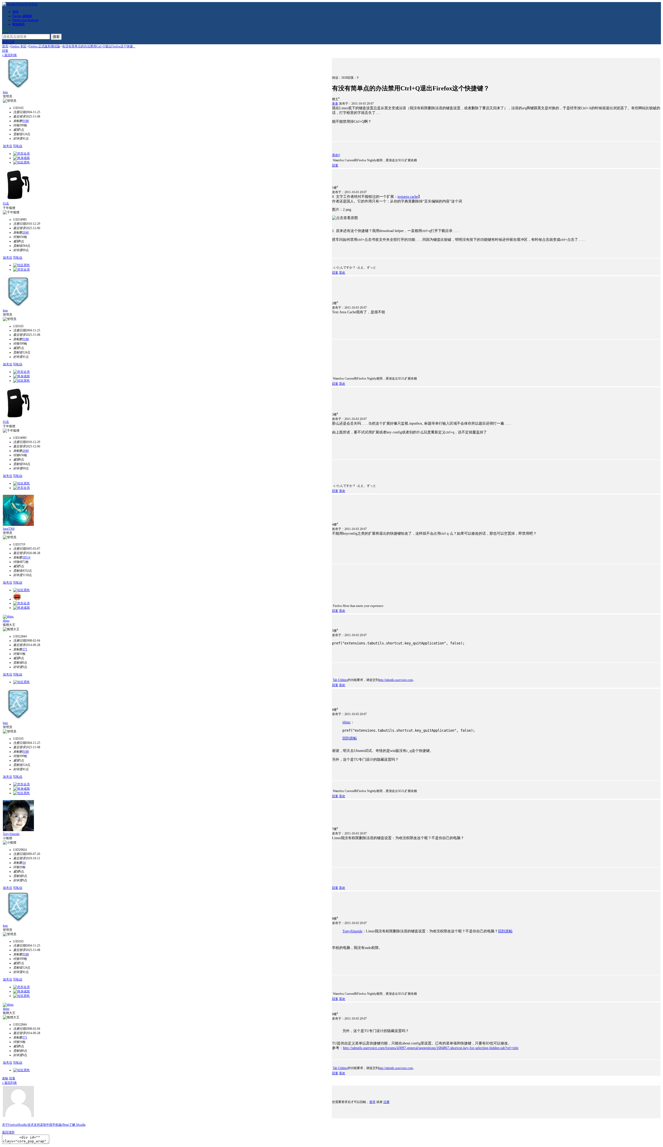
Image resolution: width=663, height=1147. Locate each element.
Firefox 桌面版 (22, 16)
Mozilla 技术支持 (28, 1125)
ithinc (6, 620)
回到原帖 (349, 738)
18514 (26, 557)
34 (24, 863)
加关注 (7, 146)
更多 (335, 103)
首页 (5, 46)
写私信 (17, 146)
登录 (5, 42)
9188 (26, 121)
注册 (11, 42)
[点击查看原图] (345, 218)
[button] (336, 155)
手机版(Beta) (60, 1125)
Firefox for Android (25, 20)
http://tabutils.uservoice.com (396, 680)
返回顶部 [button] (8, 1132)
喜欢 (342, 272)
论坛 (15, 11)
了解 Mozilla (77, 1125)
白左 (6, 203)
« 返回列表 (9, 55)
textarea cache (408, 197)
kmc (5, 92)
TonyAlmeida (11, 834)
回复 (5, 51)
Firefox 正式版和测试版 (44, 46)
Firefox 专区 (18, 46)
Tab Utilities (340, 680)
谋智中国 (46, 1125)
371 (25, 649)
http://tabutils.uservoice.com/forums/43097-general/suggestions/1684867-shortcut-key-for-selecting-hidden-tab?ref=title (430, 1048)
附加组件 (18, 24)
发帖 (5, 1078)
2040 (26, 232)
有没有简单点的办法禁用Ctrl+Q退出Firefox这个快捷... (98, 46)
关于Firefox (9, 1125)
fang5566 (9, 529)
